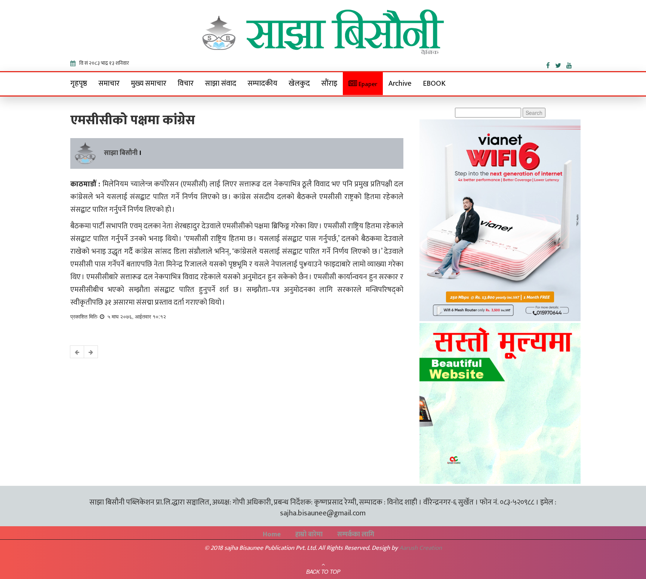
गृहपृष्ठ (78, 83)
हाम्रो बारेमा (309, 534)
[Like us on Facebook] (550, 64)
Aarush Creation (420, 548)
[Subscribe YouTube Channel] (571, 64)
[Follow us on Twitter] (560, 64)
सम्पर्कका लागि (355, 534)
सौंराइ (329, 83)
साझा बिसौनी (121, 153)
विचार (186, 83)
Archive (400, 83)
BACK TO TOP (323, 571)
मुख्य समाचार (148, 83)
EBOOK (434, 83)
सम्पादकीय (262, 83)
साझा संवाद (220, 83)
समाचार (109, 83)
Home (272, 534)
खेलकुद (299, 83)
